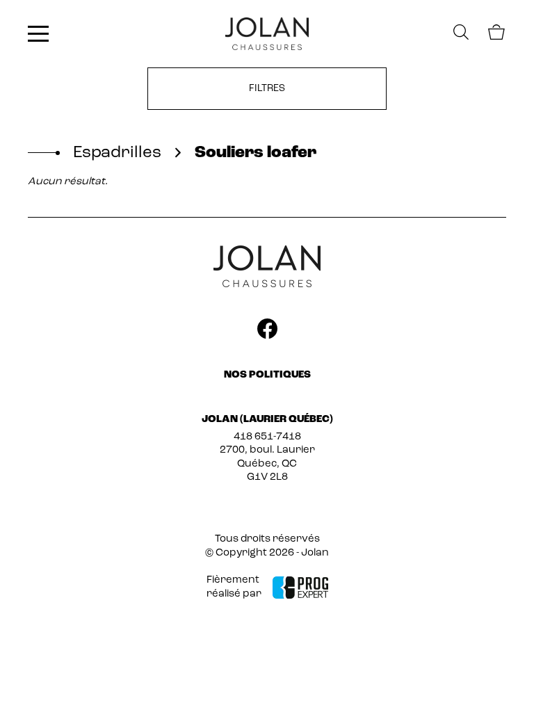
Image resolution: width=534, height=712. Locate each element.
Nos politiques (267, 375)
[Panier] (495, 35)
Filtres (267, 88)
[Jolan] (267, 33)
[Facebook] (267, 331)
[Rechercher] (461, 33)
